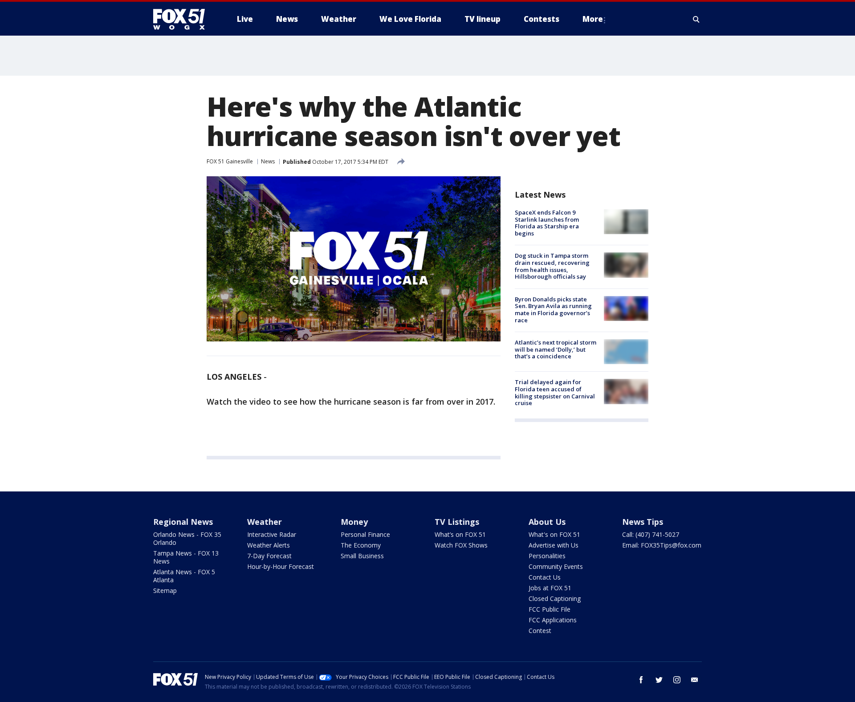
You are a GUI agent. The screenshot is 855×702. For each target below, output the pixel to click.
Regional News (183, 521)
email (695, 680)
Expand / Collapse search (696, 19)
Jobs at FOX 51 (550, 588)
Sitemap (165, 590)
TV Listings (457, 521)
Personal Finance (365, 534)
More (592, 19)
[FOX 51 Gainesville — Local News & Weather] (182, 19)
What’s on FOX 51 (460, 534)
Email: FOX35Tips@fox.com (661, 545)
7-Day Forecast (269, 556)
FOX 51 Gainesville (230, 161)
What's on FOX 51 (554, 534)
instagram (677, 680)
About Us (547, 521)
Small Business (362, 556)
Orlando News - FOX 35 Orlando (187, 538)
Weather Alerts (268, 545)
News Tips (642, 521)
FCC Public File (549, 609)
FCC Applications (553, 620)
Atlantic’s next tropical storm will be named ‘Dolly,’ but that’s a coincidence (555, 349)
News (268, 161)
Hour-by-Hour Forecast (280, 566)
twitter (659, 680)
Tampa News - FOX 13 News (186, 557)
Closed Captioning (555, 598)
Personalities (547, 556)
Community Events (556, 566)
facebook (641, 680)
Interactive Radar (271, 534)
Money (354, 521)
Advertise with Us (553, 545)
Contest (540, 630)
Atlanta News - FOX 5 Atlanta (184, 576)
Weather (264, 521)
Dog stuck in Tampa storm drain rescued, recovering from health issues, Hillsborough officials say (552, 266)
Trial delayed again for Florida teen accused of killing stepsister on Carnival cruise (555, 392)
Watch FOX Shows (461, 545)
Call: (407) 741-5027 (650, 534)
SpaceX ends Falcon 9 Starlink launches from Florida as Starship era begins (547, 222)
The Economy (361, 545)
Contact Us (545, 577)
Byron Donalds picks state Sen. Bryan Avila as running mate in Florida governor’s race (553, 309)
